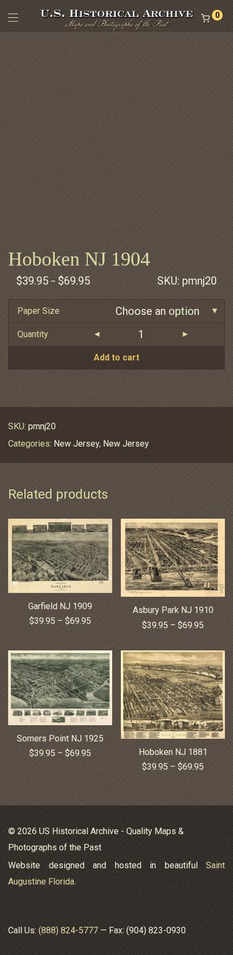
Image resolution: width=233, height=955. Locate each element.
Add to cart (116, 357)
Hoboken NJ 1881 (173, 752)
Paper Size (38, 311)
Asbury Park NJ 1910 (173, 610)
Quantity (32, 334)
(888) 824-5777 (68, 930)
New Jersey (76, 443)
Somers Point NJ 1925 (60, 738)
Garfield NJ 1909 (60, 606)
